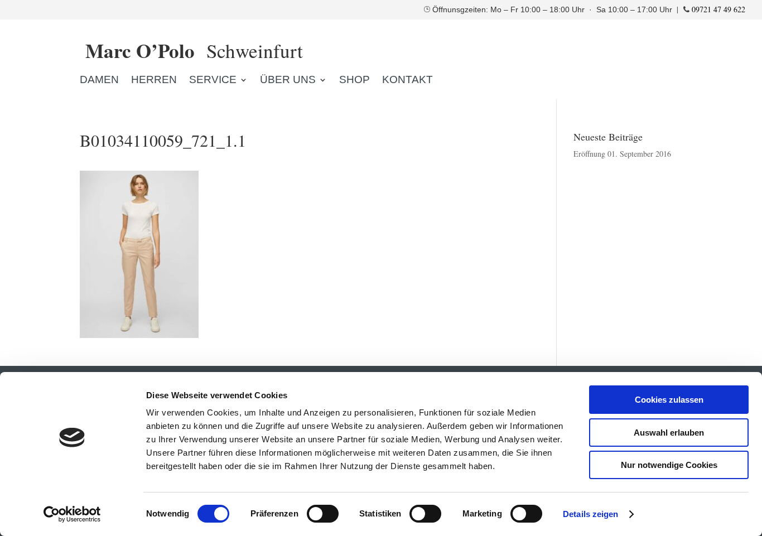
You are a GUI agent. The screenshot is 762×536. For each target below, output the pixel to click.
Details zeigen (590, 514)
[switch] (323, 514)
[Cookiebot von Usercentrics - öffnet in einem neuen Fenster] (72, 514)
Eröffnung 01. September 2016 (622, 153)
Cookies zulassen (669, 399)
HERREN (154, 80)
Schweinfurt (194, 50)
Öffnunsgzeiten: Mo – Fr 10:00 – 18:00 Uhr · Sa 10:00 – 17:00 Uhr (553, 9)
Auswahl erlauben (669, 432)
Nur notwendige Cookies (669, 465)
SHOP (354, 80)
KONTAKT (407, 80)
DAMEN (99, 80)
